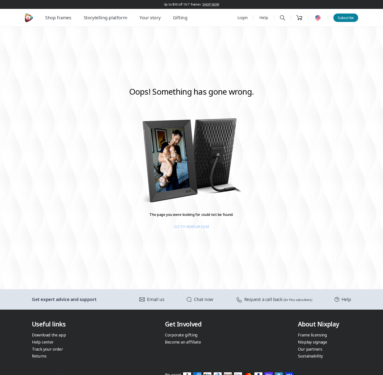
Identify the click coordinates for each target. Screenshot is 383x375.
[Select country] (317, 17)
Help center (43, 342)
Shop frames (58, 18)
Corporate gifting (181, 335)
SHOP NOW (210, 4)
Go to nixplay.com (191, 226)
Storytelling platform (105, 18)
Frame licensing (312, 335)
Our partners (310, 349)
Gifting (180, 18)
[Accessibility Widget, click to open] (374, 368)
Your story (149, 18)
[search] (282, 18)
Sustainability (310, 356)
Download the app (49, 335)
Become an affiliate (183, 342)
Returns (39, 356)
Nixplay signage (312, 342)
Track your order (47, 349)
